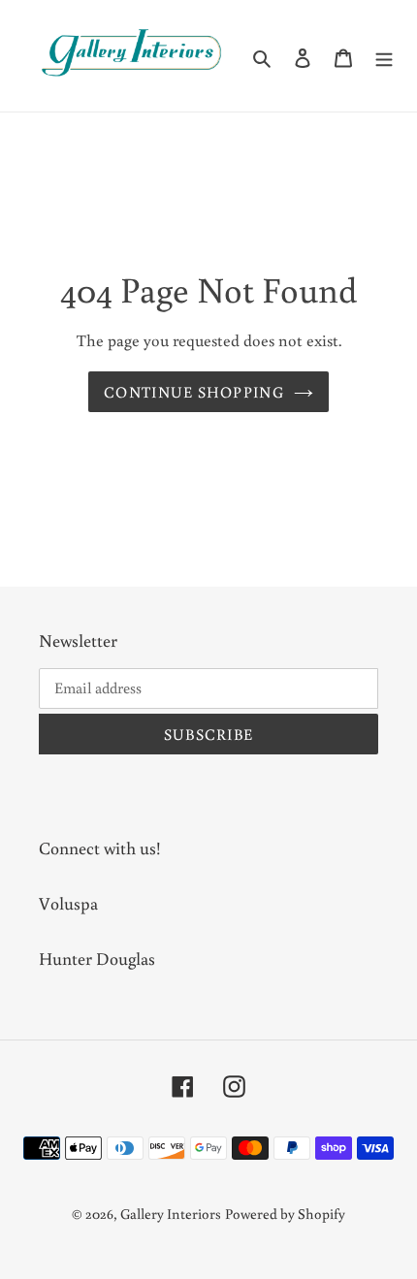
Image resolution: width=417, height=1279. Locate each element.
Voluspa (68, 902)
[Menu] (384, 56)
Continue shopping (194, 391)
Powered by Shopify (285, 1213)
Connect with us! (100, 847)
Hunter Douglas (97, 958)
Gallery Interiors (170, 1213)
